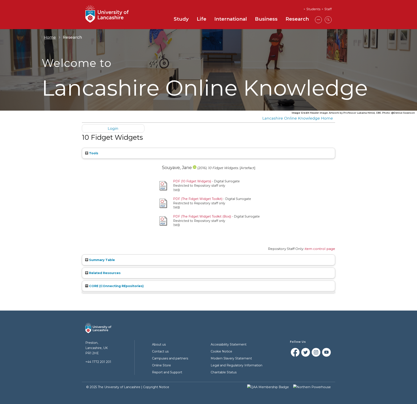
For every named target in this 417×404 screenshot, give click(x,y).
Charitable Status (224, 372)
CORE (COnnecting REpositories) (116, 286)
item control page (320, 249)
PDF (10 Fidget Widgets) (192, 181)
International (230, 19)
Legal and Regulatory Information (236, 365)
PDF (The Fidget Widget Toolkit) (197, 199)
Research (297, 19)
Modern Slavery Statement (231, 358)
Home (50, 37)
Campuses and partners (170, 358)
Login (113, 128)
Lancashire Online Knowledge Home (297, 118)
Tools (93, 153)
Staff (328, 9)
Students (313, 9)
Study (181, 19)
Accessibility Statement (229, 344)
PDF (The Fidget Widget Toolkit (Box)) (202, 216)
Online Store (161, 365)
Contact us (160, 351)
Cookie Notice (221, 351)
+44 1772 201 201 (98, 362)
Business (266, 19)
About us (159, 344)
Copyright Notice (156, 387)
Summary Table (101, 260)
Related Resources (104, 273)
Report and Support (167, 372)
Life (201, 19)
